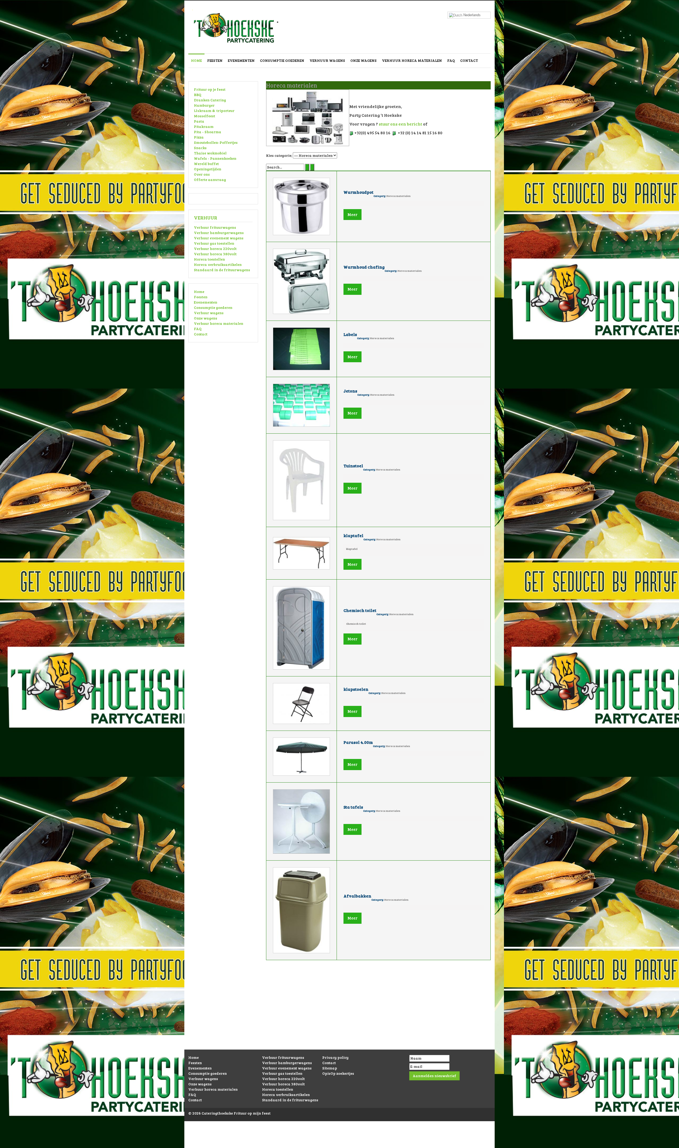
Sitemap (329, 1068)
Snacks (200, 147)
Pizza (199, 137)
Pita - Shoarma (207, 131)
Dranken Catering (210, 99)
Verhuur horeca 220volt (215, 248)
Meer (352, 214)
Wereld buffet (206, 163)
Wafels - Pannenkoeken (215, 158)
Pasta (199, 121)
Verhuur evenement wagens (218, 237)
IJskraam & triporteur (214, 110)
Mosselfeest (204, 115)
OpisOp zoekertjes (338, 1073)
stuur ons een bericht (400, 124)
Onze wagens (363, 60)
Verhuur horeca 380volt (215, 253)
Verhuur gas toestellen (214, 243)
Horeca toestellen (209, 259)
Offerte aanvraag (210, 179)
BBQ (197, 94)
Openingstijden (207, 168)
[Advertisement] (339, 1012)
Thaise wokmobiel (210, 153)
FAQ (451, 60)
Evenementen (241, 60)
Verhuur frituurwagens (215, 227)
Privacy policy (335, 1057)
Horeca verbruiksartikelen (218, 264)
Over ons (202, 174)
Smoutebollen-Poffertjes (216, 142)
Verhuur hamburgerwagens (219, 232)
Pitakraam (204, 126)
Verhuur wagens (327, 60)
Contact (469, 60)
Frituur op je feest (209, 89)
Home (196, 60)
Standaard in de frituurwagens (222, 269)
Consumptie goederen (282, 60)
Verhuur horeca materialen (412, 60)
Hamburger (204, 105)
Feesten (215, 60)
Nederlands (471, 15)
